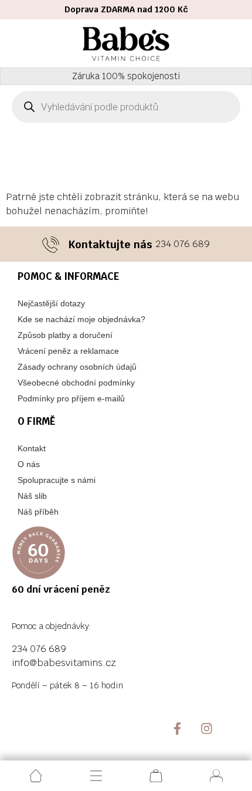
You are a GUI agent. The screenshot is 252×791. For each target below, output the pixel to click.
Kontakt (32, 448)
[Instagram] (206, 728)
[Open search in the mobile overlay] (126, 107)
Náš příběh (38, 511)
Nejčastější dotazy (51, 303)
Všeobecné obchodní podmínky (76, 382)
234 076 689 (182, 244)
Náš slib (32, 496)
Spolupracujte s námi (57, 480)
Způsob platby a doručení (65, 335)
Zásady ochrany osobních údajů (77, 366)
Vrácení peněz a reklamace (68, 351)
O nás (29, 464)
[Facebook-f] (177, 728)
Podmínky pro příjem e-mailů (71, 398)
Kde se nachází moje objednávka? (81, 319)
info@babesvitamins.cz (64, 663)
